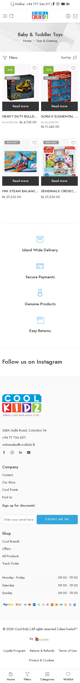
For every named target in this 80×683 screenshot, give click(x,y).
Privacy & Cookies (41, 660)
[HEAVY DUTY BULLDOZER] (20, 87)
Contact (7, 475)
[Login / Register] (68, 16)
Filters (13, 57)
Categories (47, 679)
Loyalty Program (15, 650)
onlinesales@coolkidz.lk (18, 444)
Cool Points (10, 489)
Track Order (10, 563)
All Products (10, 556)
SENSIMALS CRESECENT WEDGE (59, 191)
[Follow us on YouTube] (29, 452)
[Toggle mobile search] (11, 16)
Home (27, 40)
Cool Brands (11, 541)
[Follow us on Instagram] (12, 452)
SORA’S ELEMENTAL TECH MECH (59, 116)
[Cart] (75, 16)
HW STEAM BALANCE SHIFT (20, 191)
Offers (6, 548)
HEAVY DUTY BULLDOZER (20, 116)
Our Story (8, 482)
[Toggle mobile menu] (5, 16)
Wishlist (68, 679)
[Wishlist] (34, 68)
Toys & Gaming (46, 40)
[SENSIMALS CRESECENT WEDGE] (59, 162)
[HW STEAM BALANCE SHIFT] (20, 162)
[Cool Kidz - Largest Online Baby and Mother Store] (40, 16)
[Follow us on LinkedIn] (20, 452)
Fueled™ (71, 629)
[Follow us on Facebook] (4, 452)
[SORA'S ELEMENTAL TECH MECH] (59, 87)
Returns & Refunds (42, 650)
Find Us (7, 497)
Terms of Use (68, 650)
